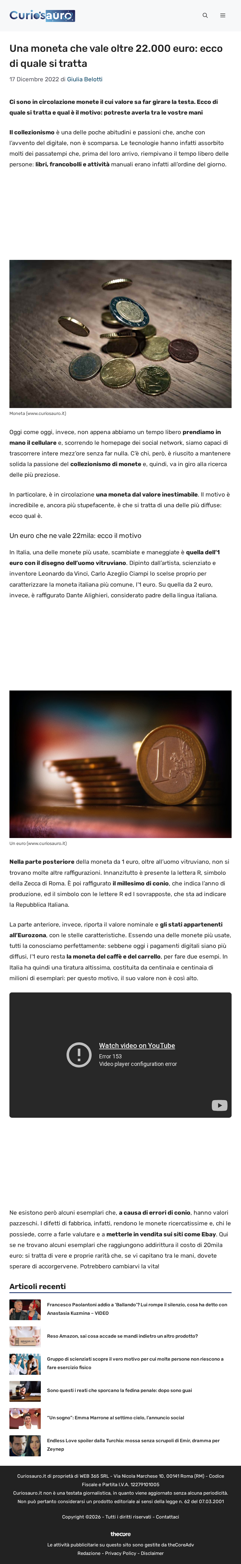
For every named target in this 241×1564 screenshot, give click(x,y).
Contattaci (167, 1517)
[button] (205, 15)
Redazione (89, 1553)
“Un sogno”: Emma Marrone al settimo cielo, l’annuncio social (115, 1418)
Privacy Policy (120, 1553)
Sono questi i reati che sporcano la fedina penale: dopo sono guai (119, 1390)
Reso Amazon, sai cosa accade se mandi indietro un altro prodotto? (122, 1336)
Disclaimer (152, 1553)
